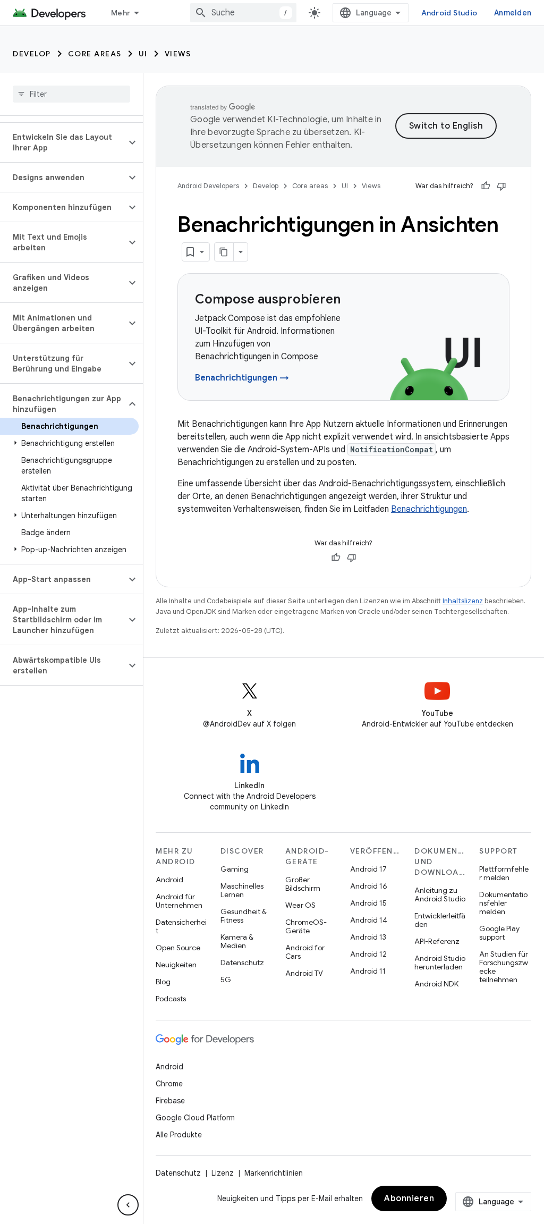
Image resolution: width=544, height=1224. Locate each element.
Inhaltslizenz (463, 600)
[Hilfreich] (486, 186)
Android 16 (368, 886)
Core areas (95, 53)
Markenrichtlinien (273, 1173)
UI (143, 53)
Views (178, 53)
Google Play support (499, 933)
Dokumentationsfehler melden (503, 903)
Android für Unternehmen (179, 901)
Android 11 (368, 971)
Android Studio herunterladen (439, 962)
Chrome (169, 1083)
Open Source (178, 947)
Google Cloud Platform (195, 1117)
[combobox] (243, 12)
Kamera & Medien (236, 941)
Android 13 (368, 937)
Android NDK (436, 984)
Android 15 (368, 903)
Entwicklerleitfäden (439, 920)
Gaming (234, 869)
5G (225, 979)
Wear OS (300, 905)
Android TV (304, 973)
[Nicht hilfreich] (501, 186)
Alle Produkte (179, 1134)
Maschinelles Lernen (242, 890)
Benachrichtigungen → (242, 378)
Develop (32, 53)
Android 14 (368, 920)
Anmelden (512, 13)
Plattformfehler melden (504, 873)
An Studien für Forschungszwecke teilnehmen (503, 966)
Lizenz (222, 1173)
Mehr (120, 13)
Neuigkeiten (176, 964)
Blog (163, 981)
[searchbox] (71, 94)
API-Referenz (437, 941)
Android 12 (368, 954)
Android (169, 879)
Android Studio (449, 13)
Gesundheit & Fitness (243, 916)
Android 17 (368, 869)
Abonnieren (409, 1198)
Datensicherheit (181, 926)
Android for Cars (305, 952)
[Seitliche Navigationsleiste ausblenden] (128, 1204)
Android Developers (208, 185)
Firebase (170, 1100)
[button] (63, 142)
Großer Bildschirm (302, 884)
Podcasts (171, 998)
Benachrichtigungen (429, 509)
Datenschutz (242, 962)
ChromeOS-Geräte (306, 926)
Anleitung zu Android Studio (439, 894)
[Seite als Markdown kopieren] (224, 252)
